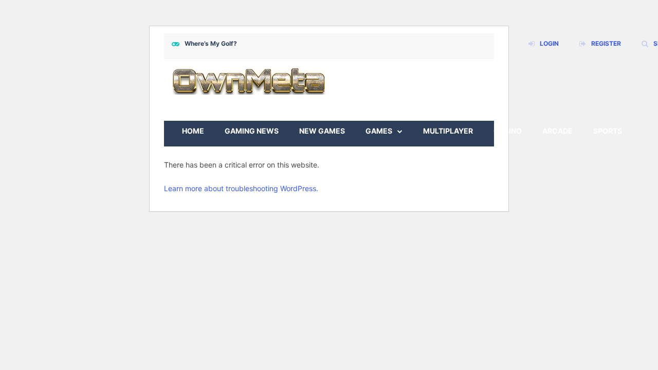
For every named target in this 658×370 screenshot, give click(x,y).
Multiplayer (448, 130)
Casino (508, 130)
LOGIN (549, 43)
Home (193, 130)
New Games (322, 130)
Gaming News (252, 130)
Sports (607, 130)
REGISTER (606, 43)
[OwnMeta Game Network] (249, 80)
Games (378, 130)
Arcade (557, 130)
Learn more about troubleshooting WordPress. (241, 188)
